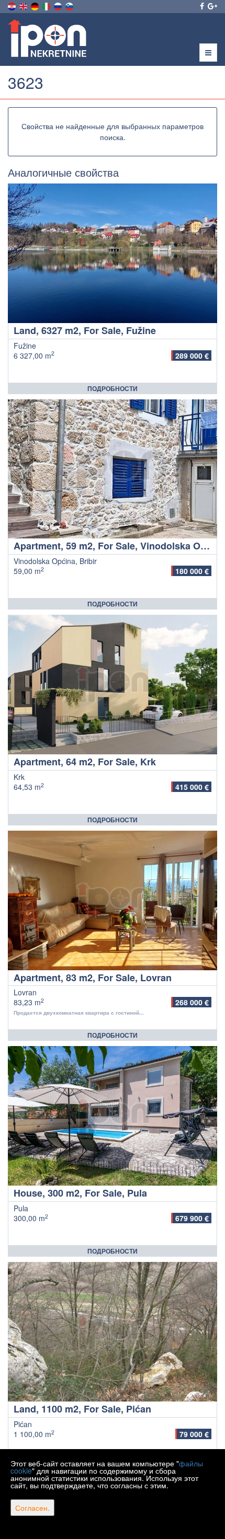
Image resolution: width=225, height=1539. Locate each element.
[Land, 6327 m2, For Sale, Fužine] (112, 253)
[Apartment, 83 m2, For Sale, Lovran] (112, 900)
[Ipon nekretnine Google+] (211, 6)
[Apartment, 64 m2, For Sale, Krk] (112, 684)
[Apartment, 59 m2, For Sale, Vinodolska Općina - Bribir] (112, 469)
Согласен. (32, 1507)
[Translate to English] (24, 5)
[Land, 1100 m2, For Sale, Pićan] (112, 1332)
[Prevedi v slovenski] (70, 5)
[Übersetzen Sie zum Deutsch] (35, 5)
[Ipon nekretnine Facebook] (201, 6)
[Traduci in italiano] (47, 5)
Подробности (112, 388)
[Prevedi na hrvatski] (12, 5)
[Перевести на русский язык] (58, 5)
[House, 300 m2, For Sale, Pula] (112, 1116)
